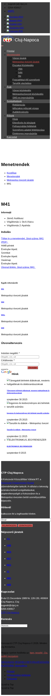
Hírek (15, 119)
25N (20, 69)
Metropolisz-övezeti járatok (25, 62)
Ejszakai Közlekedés (23, 65)
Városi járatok (19, 58)
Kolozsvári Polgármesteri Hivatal (17, 483)
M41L (3, 315)
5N (19, 76)
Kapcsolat (12, 137)
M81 (9, 578)
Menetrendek (13, 55)
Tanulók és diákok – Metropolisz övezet (21, 430)
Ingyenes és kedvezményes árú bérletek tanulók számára (28, 413)
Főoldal (10, 51)
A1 (8, 539)
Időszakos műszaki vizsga (25, 108)
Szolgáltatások (14, 101)
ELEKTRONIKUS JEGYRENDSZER (19, 446)
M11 (2, 289)
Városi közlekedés (21, 90)
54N (20, 72)
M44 (2, 302)
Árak (9, 87)
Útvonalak (33, 368)
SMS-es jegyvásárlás (23, 98)
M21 (9, 565)
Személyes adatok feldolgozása (28, 130)
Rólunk (10, 115)
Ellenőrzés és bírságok (23, 123)
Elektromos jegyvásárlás (24, 133)
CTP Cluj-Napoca (10, 612)
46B (9, 585)
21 (8, 571)
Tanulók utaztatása (21, 83)
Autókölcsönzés (20, 112)
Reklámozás (18, 105)
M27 (9, 558)
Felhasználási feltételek (24, 126)
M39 (2, 328)
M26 (9, 552)
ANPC (11, 11)
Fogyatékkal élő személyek (26, 80)
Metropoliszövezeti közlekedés (27, 94)
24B (9, 545)
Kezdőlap (11, 173)
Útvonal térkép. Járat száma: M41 (18, 267)
